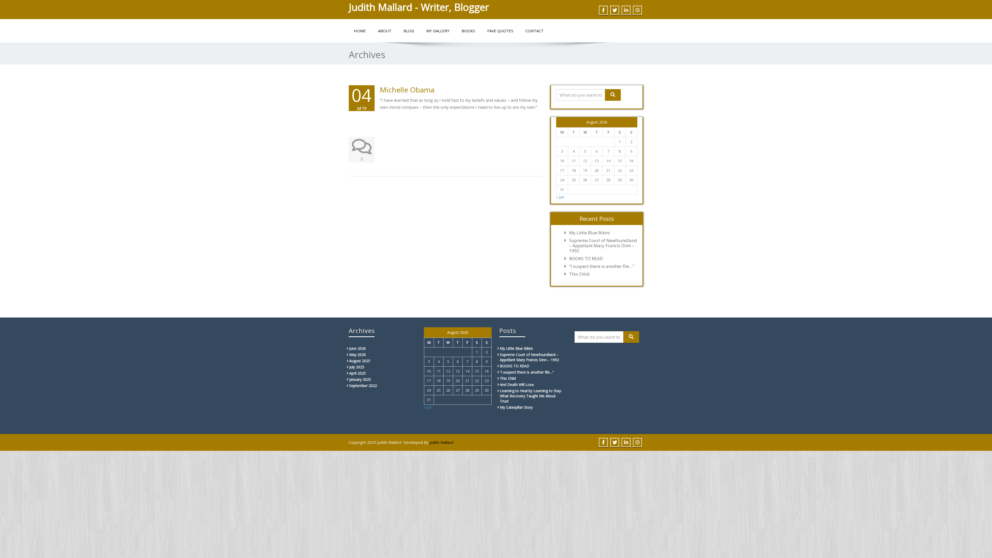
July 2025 (356, 367)
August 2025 (359, 360)
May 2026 (357, 354)
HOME (360, 30)
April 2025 (357, 373)
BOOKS (468, 30)
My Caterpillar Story (516, 407)
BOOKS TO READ (586, 258)
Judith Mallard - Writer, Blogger (419, 7)
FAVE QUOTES (500, 30)
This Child (579, 274)
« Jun (560, 197)
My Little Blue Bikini (589, 232)
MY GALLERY (438, 30)
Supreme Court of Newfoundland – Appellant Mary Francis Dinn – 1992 (603, 245)
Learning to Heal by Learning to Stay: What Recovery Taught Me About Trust (531, 396)
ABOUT (384, 30)
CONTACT (534, 30)
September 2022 (363, 385)
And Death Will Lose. (517, 384)
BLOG (409, 30)
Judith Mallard (441, 442)
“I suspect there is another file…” (601, 266)
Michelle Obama (407, 90)
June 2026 (357, 348)
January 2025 (360, 379)
